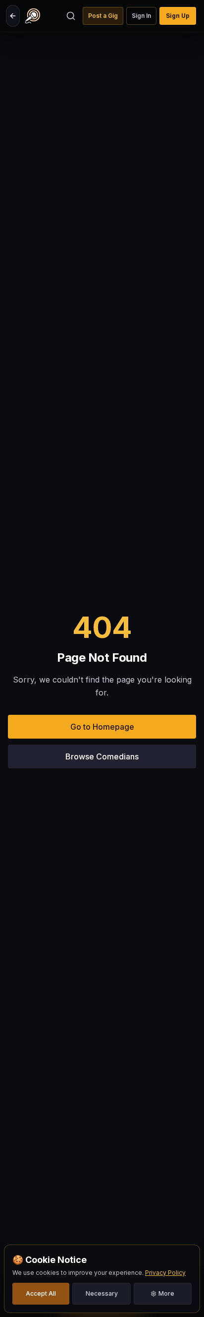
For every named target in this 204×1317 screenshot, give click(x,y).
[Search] (71, 16)
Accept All (41, 1293)
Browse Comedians (102, 756)
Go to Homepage (102, 727)
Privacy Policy (165, 1272)
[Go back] (13, 16)
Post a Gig (103, 15)
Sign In (141, 15)
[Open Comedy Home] (33, 16)
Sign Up (178, 15)
